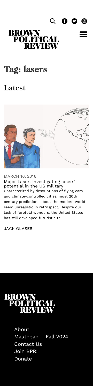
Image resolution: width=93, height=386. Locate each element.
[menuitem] (51, 329)
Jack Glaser (18, 228)
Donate (23, 359)
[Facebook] (64, 21)
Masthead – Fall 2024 (41, 336)
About (21, 329)
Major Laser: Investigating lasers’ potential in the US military (39, 183)
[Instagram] (83, 21)
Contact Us (28, 344)
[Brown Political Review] (34, 32)
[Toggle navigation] (79, 37)
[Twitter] (74, 21)
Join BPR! (25, 351)
